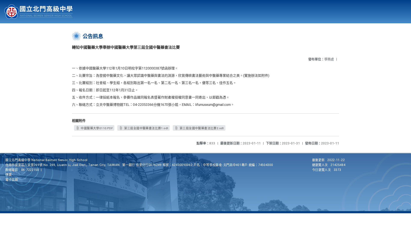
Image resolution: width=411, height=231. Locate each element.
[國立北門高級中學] (38, 11)
